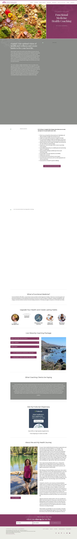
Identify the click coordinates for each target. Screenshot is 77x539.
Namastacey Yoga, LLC (13, 2)
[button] (24, 338)
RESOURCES (62, 528)
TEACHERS (68, 528)
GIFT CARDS (46, 528)
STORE (56, 528)
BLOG (51, 528)
